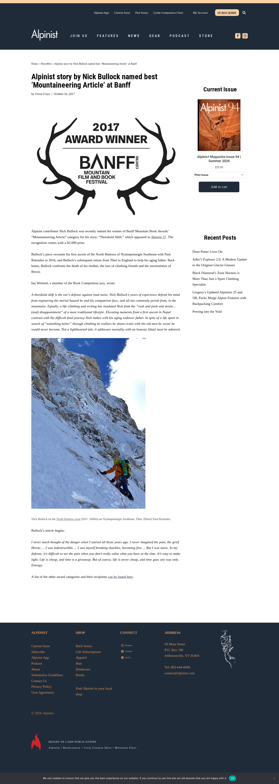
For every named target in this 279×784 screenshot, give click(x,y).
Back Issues (84, 646)
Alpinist (54, 747)
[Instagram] (245, 35)
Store (206, 36)
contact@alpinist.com (180, 673)
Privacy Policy (41, 686)
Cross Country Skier (98, 747)
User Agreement (42, 692)
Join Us (79, 36)
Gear (155, 36)
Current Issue (122, 12)
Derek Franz (42, 94)
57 (158, 237)
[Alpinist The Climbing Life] (44, 35)
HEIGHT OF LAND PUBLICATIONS (72, 741)
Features (108, 36)
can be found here (120, 577)
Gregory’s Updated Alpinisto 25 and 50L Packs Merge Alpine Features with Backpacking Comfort (219, 298)
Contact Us (39, 681)
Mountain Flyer (125, 747)
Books (80, 675)
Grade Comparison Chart (168, 12)
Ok (232, 778)
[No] (274, 778)
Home (34, 63)
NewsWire (46, 63)
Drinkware (83, 669)
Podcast (180, 36)
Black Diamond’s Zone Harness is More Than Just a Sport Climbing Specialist (216, 278)
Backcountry (72, 747)
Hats (79, 663)
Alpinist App (101, 12)
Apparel (81, 657)
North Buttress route (68, 519)
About (35, 669)
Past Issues (141, 12)
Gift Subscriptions (88, 652)
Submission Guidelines (47, 675)
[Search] (244, 12)
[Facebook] (237, 35)
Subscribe (227, 13)
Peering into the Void (207, 311)
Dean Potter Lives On (207, 251)
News (134, 36)
